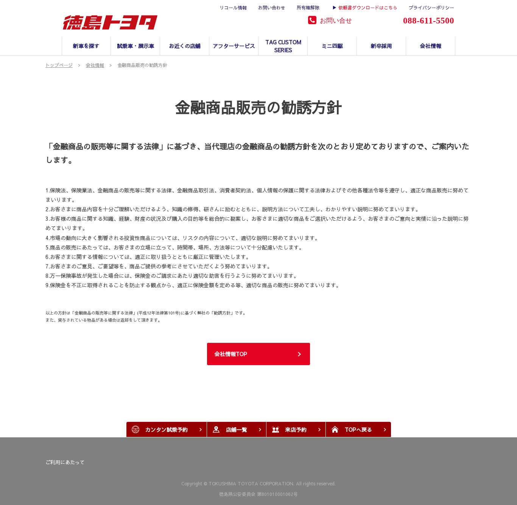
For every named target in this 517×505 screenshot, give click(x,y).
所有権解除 (308, 7)
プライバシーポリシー (431, 7)
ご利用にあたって (65, 462)
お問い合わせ (271, 7)
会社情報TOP (231, 354)
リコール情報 (233, 7)
